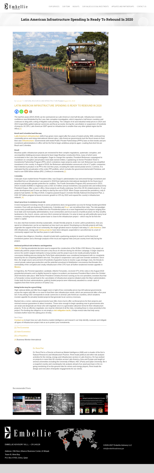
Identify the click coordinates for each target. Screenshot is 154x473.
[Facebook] (17, 112)
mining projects (45, 230)
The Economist (23, 328)
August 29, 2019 (69, 101)
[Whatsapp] (21, 112)
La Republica (22, 336)
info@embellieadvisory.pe (113, 449)
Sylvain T (20, 101)
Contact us (19, 320)
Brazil (67, 207)
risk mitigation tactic (62, 310)
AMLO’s (17, 248)
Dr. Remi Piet (38, 348)
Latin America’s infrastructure (27, 136)
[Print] (30, 111)
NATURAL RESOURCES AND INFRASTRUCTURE (41, 101)
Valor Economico (23, 332)
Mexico (17, 267)
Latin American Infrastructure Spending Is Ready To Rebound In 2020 (58, 105)
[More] (26, 112)
